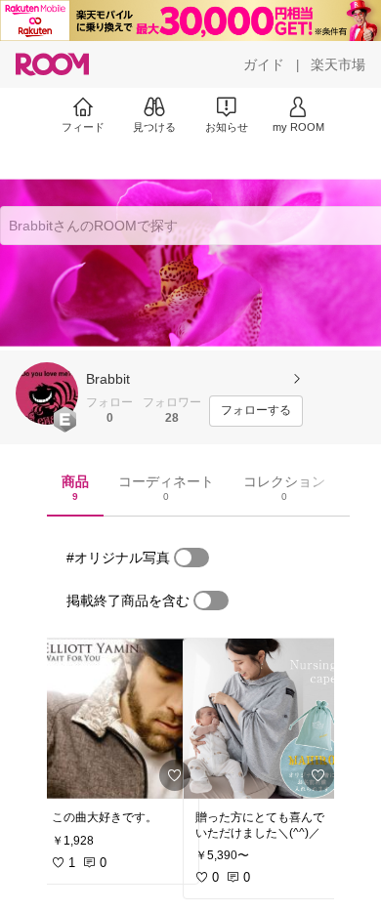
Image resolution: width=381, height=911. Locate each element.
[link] (119, 719)
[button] (47, 393)
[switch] (191, 557)
